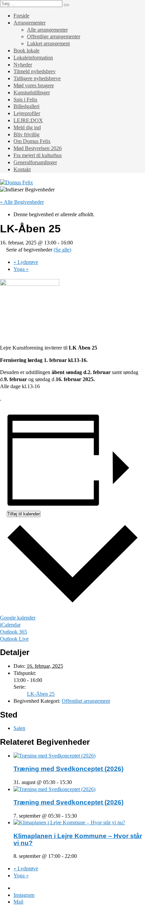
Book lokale (26, 50)
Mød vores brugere (33, 85)
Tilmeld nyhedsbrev (34, 71)
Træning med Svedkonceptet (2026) (68, 768)
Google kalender (17, 618)
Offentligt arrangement (86, 701)
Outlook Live (14, 639)
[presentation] (54, 756)
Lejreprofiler (26, 113)
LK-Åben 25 (41, 694)
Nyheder (22, 64)
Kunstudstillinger (31, 92)
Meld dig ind (27, 127)
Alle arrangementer (47, 30)
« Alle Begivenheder (22, 202)
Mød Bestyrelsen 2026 (37, 148)
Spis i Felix (25, 99)
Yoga (21, 269)
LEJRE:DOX (28, 120)
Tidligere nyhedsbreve (37, 78)
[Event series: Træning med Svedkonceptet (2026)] (75, 782)
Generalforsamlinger (35, 162)
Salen (19, 728)
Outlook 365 (13, 632)
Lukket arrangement (48, 43)
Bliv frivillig (26, 134)
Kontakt (22, 169)
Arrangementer (29, 23)
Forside (21, 15)
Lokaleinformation (33, 57)
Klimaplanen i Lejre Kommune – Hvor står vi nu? (77, 839)
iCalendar (10, 625)
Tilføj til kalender (23, 513)
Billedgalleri (26, 106)
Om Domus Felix (32, 141)
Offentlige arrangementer (53, 36)
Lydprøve (25, 262)
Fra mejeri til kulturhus (37, 155)
